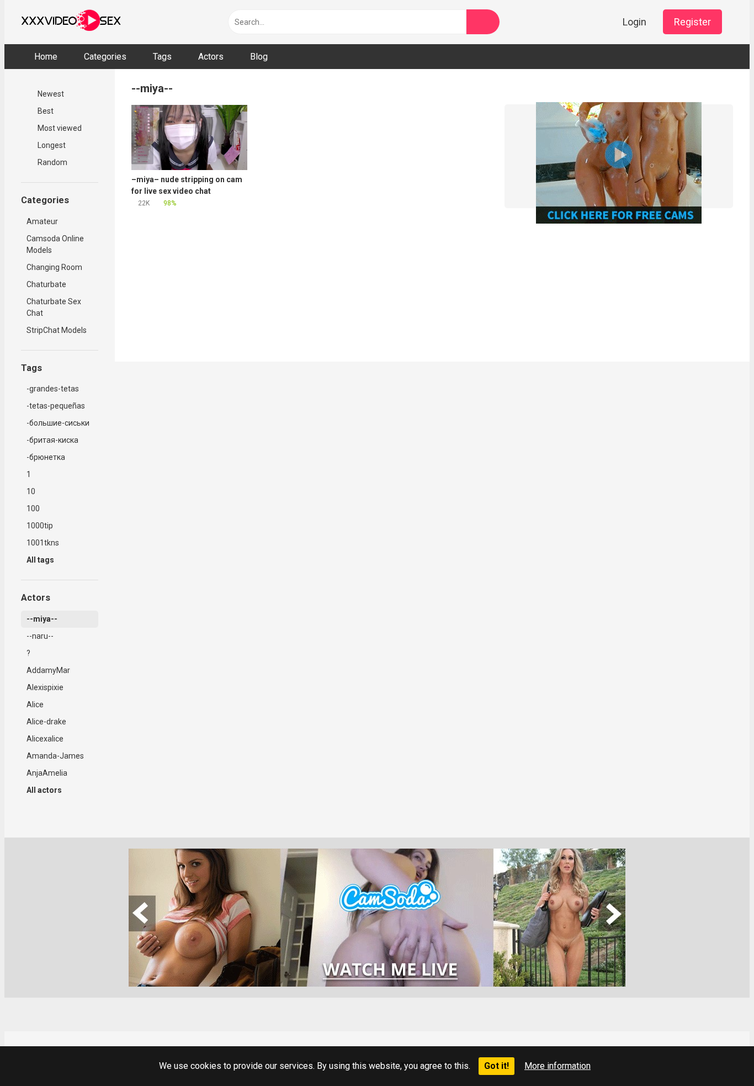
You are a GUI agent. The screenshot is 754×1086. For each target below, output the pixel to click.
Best (45, 111)
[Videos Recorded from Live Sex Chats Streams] (71, 22)
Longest (51, 145)
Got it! (496, 1066)
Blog (259, 56)
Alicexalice (44, 738)
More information (557, 1066)
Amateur (42, 221)
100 (33, 508)
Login (634, 22)
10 (30, 491)
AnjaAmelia (46, 773)
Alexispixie (44, 687)
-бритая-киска (52, 440)
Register (692, 22)
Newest (50, 93)
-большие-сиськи (57, 422)
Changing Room (54, 267)
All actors (44, 790)
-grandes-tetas (52, 388)
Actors (211, 56)
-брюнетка (45, 457)
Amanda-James (55, 755)
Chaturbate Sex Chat (53, 307)
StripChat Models (56, 330)
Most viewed (59, 128)
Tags (162, 56)
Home (45, 56)
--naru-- (40, 636)
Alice (35, 704)
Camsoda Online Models (55, 244)
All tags (41, 559)
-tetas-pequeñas (55, 405)
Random (51, 162)
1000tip (39, 525)
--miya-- (41, 618)
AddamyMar (48, 670)
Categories (105, 56)
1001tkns (42, 542)
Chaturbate (46, 284)
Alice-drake (46, 721)
